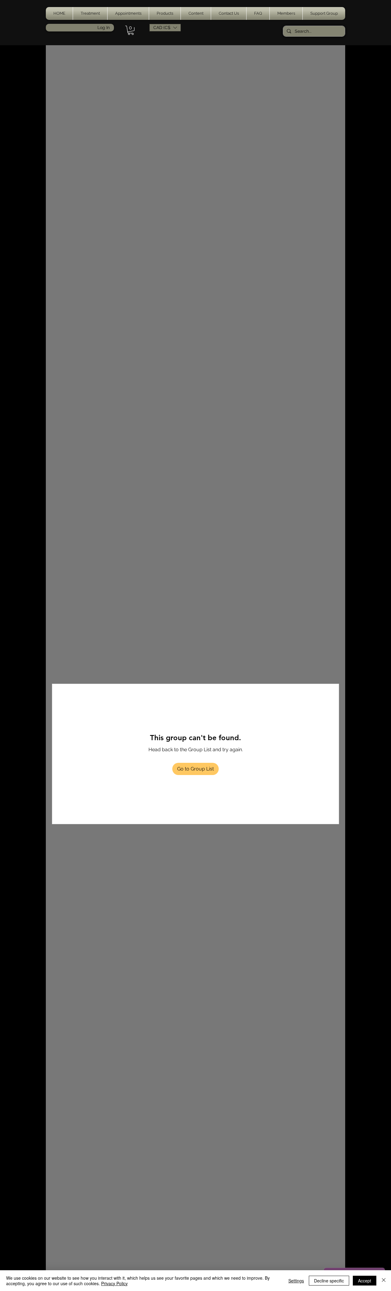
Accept (364, 1281)
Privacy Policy (114, 1283)
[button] (90, 13)
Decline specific (329, 1281)
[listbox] (165, 27)
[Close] (383, 1280)
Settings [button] (296, 1281)
